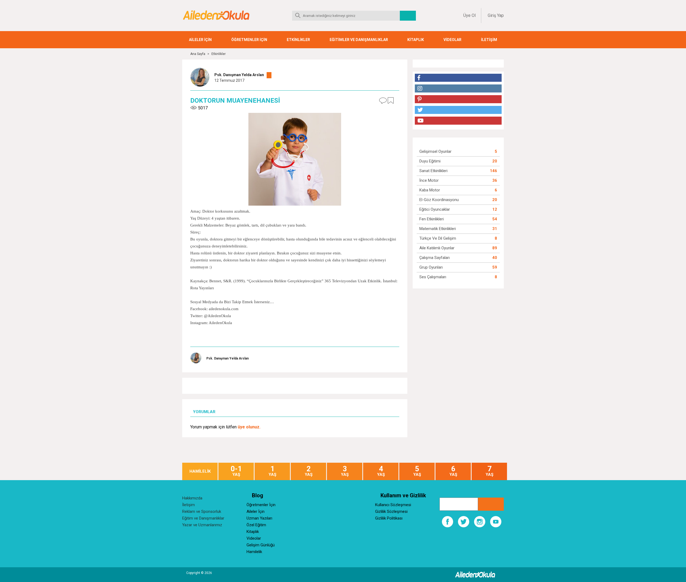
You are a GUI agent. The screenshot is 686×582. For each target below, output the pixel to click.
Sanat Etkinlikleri (433, 170)
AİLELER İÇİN (200, 40)
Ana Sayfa (197, 54)
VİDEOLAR (452, 40)
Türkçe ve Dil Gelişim (437, 238)
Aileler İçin (255, 511)
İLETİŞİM (489, 40)
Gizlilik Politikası (388, 518)
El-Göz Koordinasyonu (439, 199)
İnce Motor (429, 180)
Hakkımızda (192, 498)
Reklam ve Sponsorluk (201, 511)
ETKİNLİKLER (298, 40)
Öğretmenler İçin (261, 504)
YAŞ (236, 471)
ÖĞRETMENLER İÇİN (249, 40)
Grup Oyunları (431, 267)
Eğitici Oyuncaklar (434, 209)
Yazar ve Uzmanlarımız (202, 524)
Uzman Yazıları (259, 518)
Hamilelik (254, 551)
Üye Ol (469, 15)
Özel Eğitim (256, 524)
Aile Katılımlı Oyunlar (436, 248)
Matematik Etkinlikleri (437, 228)
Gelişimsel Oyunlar (435, 151)
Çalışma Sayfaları (434, 257)
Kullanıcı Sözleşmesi (393, 504)
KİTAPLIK (415, 40)
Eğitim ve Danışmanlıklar (203, 518)
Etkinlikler (218, 54)
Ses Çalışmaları (432, 277)
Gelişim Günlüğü (261, 545)
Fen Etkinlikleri (431, 219)
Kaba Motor (429, 190)
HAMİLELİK (200, 471)
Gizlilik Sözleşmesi (391, 511)
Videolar (254, 538)
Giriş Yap (496, 15)
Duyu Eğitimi (430, 161)
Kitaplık (253, 531)
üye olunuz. (249, 426)
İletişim (188, 504)
